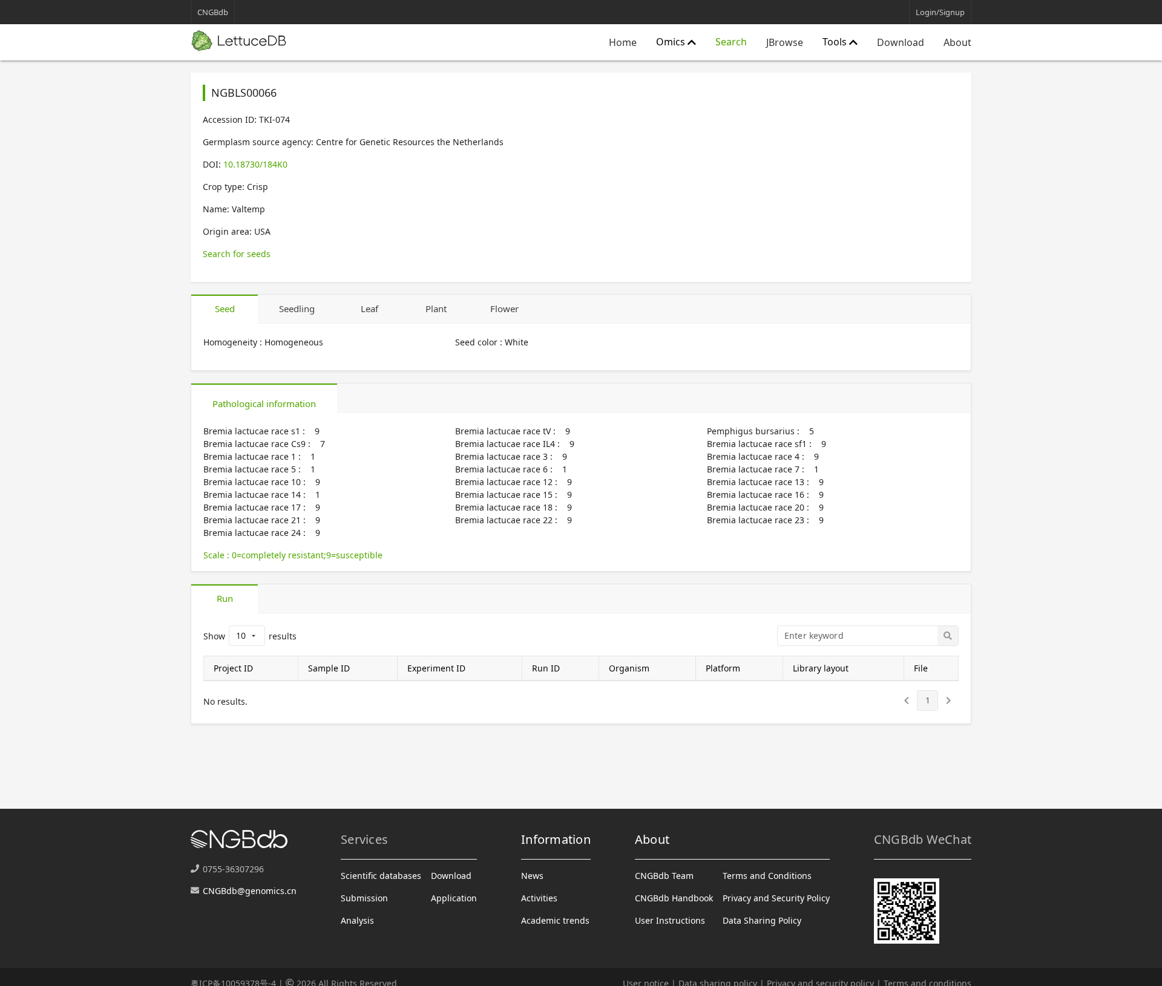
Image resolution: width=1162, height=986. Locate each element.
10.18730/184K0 (255, 164)
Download (900, 42)
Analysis (357, 920)
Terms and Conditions (767, 875)
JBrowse (784, 42)
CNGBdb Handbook (674, 898)
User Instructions (670, 920)
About (957, 42)
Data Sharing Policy (762, 920)
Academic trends (555, 920)
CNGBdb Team (664, 875)
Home (623, 42)
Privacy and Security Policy (776, 898)
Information (556, 839)
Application (454, 898)
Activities (539, 898)
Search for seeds (237, 254)
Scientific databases (381, 875)
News (532, 875)
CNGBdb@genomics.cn (250, 890)
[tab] (224, 309)
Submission (364, 898)
